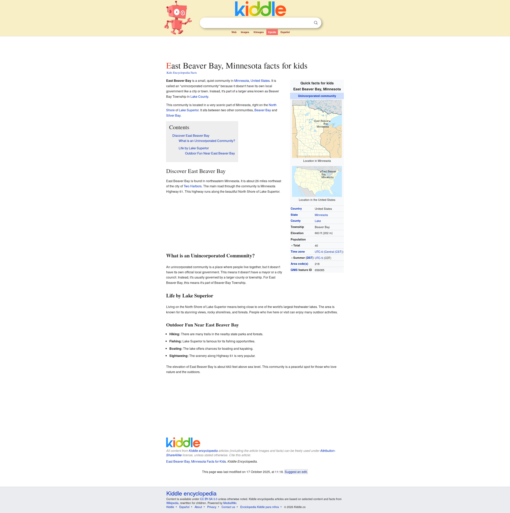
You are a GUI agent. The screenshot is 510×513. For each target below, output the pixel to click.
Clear (307, 23)
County (296, 221)
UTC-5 (319, 258)
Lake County (199, 96)
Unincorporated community (317, 96)
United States (260, 80)
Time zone (298, 251)
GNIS (294, 270)
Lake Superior (189, 110)
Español (285, 32)
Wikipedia (172, 503)
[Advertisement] (254, 48)
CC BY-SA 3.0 (208, 499)
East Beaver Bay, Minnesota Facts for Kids (196, 461)
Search (316, 22)
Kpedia (272, 32)
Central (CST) (333, 251)
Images (245, 32)
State (294, 215)
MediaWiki (229, 503)
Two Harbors (193, 186)
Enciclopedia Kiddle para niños (259, 507)
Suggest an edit (296, 471)
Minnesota (321, 215)
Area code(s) (299, 264)
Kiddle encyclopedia (203, 450)
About (198, 507)
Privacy (211, 507)
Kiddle (170, 507)
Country (296, 208)
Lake (318, 221)
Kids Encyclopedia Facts (182, 72)
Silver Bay (173, 115)
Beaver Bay (262, 110)
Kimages (259, 32)
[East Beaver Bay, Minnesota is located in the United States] (317, 181)
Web (233, 32)
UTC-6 (319, 251)
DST (310, 258)
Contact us (228, 507)
